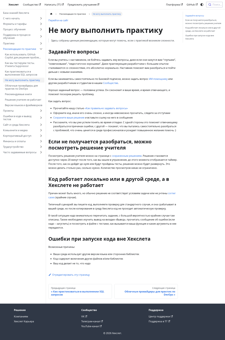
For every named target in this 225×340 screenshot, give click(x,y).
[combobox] (214, 4)
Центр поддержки (159, 316)
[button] (22, 18)
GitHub (191, 4)
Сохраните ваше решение (68, 117)
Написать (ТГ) (53, 4)
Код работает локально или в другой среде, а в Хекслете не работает (202, 29)
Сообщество (30, 4)
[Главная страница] (51, 14)
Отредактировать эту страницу (71, 274)
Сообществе (110, 83)
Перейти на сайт (58, 20)
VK (82, 316)
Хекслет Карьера (24, 321)
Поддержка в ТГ (158, 321)
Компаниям (21, 316)
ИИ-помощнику (158, 79)
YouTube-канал (90, 326)
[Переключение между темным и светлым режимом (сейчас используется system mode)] (201, 4)
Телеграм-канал (90, 321)
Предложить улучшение (82, 4)
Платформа (173, 4)
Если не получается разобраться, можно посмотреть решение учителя (203, 22)
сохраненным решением (127, 155)
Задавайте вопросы (194, 15)
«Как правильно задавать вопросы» (106, 108)
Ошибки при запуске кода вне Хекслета (199, 37)
